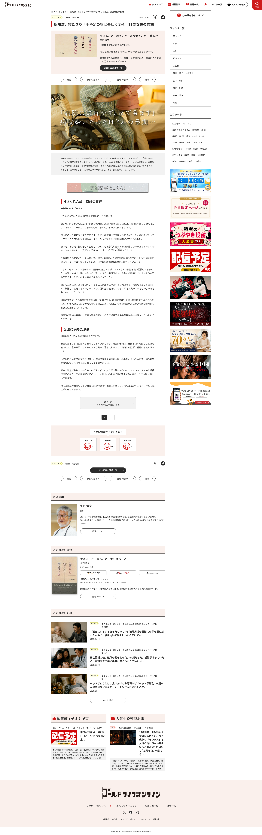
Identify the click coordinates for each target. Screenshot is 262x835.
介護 (182, 136)
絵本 (195, 136)
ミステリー (188, 123)
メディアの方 (145, 819)
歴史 (188, 142)
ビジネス (177, 58)
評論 (175, 102)
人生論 (176, 65)
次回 (123, 79)
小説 (175, 43)
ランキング (157, 4)
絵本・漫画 (178, 80)
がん (175, 161)
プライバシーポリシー (128, 819)
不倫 (180, 155)
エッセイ (62, 11)
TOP (53, 11)
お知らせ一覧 (151, 805)
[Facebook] (163, 17)
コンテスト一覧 (214, 4)
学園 (189, 148)
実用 (175, 50)
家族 (188, 136)
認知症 (202, 155)
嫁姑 (194, 155)
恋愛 (175, 142)
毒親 (195, 142)
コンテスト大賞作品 (181, 130)
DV (174, 155)
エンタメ (177, 123)
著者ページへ (98, 530)
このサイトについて (193, 15)
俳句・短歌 (178, 88)
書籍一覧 (194, 4)
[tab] (257, 5)
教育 (199, 161)
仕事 (204, 130)
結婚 (196, 148)
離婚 (187, 155)
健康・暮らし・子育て (183, 73)
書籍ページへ (98, 596)
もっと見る (108, 700)
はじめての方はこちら (125, 805)
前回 (93, 79)
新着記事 (176, 4)
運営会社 (156, 819)
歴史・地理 (178, 95)
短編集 (196, 130)
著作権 (114, 819)
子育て (191, 161)
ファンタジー (178, 148)
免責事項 (105, 819)
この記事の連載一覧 (113, 67)
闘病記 (183, 161)
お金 (202, 136)
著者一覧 (171, 805)
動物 (182, 142)
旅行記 (204, 148)
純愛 (175, 136)
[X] (155, 17)
